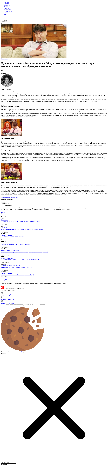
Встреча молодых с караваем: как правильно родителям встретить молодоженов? (24, 252)
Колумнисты (7, 9)
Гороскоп (6, 3)
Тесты (6, 14)
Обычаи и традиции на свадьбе (10, 250)
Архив (6, 280)
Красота (6, 8)
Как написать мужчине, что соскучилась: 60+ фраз (15, 244)
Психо (6, 12)
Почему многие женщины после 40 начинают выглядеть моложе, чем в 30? (22, 229)
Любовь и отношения (7, 235)
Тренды (6, 6)
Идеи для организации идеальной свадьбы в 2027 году (16, 267)
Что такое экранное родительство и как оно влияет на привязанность (20, 221)
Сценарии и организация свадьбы (10, 265)
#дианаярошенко (5, 197)
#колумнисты (14, 197)
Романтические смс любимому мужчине (12, 236)
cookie (21, 352)
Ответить (3, 212)
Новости (6, 2)
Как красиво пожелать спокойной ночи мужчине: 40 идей (17, 275)
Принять (3, 353)
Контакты (7, 16)
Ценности (7, 5)
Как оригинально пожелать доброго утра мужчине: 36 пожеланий (20, 259)
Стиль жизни (8, 11)
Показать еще (4, 464)
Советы (6, 279)
